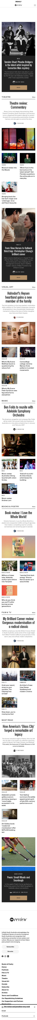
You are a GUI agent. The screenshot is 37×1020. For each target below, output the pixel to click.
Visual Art (5, 981)
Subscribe (10, 947)
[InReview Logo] (18, 5)
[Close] (34, 1007)
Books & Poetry (7, 964)
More (33, 97)
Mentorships (6, 1004)
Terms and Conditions (10, 995)
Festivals (5, 970)
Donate (10, 951)
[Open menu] (35, 5)
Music (4, 975)
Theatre (4, 978)
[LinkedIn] (8, 956)
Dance (4, 967)
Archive (4, 993)
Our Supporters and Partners (12, 1001)
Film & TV (5, 973)
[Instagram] (5, 956)
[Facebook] (2, 956)
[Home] (18, 1)
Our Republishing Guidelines (12, 998)
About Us (5, 990)
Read (18, 87)
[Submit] (33, 1016)
